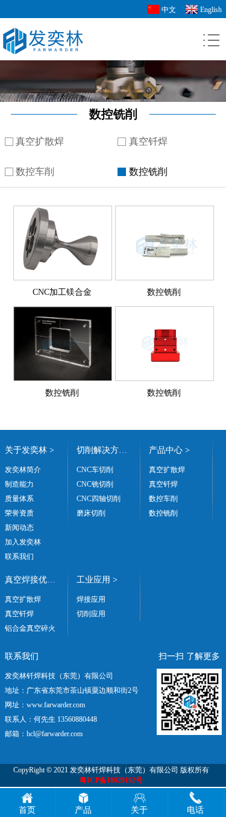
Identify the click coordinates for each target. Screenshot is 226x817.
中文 (169, 9)
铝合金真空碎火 (30, 628)
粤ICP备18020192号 (111, 780)
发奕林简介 (23, 469)
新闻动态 (19, 527)
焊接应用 (91, 599)
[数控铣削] (164, 210)
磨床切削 (91, 513)
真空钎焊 (148, 141)
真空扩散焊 (40, 141)
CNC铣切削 (95, 484)
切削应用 (91, 614)
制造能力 (19, 484)
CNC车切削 (95, 469)
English (211, 9)
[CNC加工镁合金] (62, 210)
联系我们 (19, 556)
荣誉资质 (19, 513)
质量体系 (19, 498)
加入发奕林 (23, 542)
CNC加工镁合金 (62, 292)
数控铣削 (148, 171)
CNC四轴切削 (99, 498)
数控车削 (35, 171)
